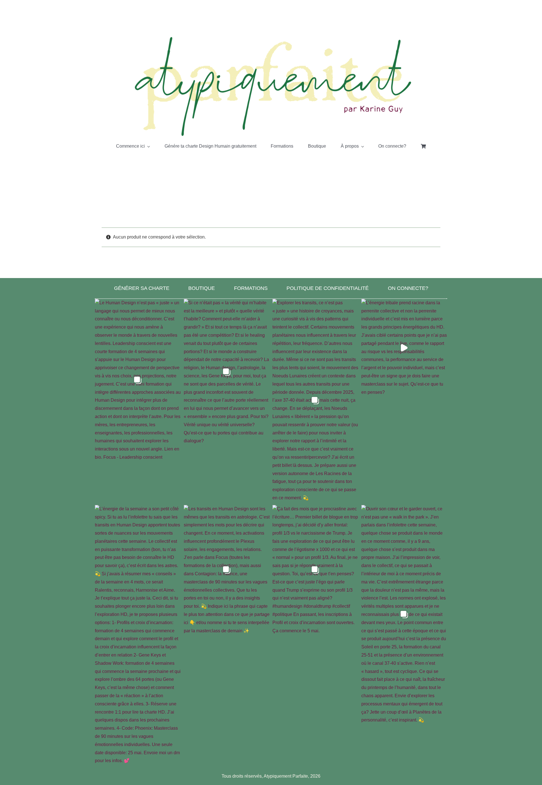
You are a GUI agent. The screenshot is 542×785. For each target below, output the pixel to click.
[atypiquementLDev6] (271, 37)
